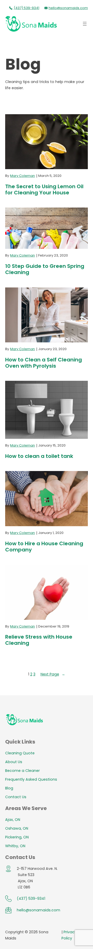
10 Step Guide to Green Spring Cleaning (44, 269)
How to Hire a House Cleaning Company (44, 546)
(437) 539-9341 (26, 7)
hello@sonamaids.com (68, 7)
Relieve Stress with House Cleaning (38, 640)
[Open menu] (85, 24)
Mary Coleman (22, 175)
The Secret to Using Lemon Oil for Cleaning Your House (44, 189)
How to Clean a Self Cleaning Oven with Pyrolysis (43, 363)
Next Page (53, 674)
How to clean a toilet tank (39, 456)
